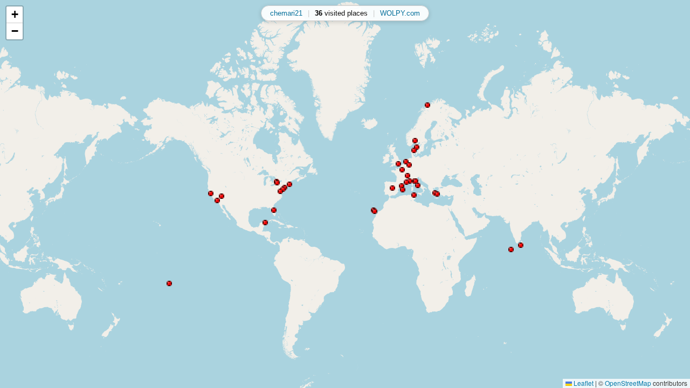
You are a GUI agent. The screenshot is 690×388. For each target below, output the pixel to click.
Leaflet (583, 382)
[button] (221, 196)
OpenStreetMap (628, 382)
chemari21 (286, 13)
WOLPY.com (400, 13)
